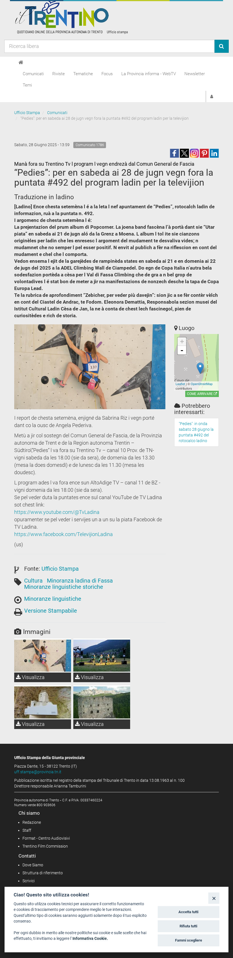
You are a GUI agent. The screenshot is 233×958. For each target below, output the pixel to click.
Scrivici (28, 881)
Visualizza (33, 677)
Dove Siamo (32, 865)
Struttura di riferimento (42, 873)
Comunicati (33, 73)
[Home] (21, 62)
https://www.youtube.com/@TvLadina (56, 512)
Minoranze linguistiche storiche (63, 586)
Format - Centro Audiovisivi (46, 838)
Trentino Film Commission (45, 846)
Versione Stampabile (50, 610)
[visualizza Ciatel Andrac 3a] (101, 702)
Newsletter (194, 73)
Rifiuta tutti (188, 926)
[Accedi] (211, 96)
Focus (107, 73)
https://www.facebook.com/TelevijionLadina (63, 534)
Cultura (33, 580)
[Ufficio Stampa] (71, 17)
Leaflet (180, 383)
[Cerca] (221, 46)
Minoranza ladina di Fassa (80, 580)
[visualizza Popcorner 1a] (101, 655)
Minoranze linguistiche (52, 598)
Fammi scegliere (188, 940)
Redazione (31, 822)
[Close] (213, 898)
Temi (27, 85)
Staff (26, 830)
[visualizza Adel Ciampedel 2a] (42, 655)
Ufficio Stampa (27, 112)
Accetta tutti (188, 912)
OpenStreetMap (202, 383)
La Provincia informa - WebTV (148, 73)
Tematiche (83, 73)
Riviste (58, 73)
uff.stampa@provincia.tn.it (37, 772)
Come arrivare (200, 394)
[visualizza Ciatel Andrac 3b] (42, 702)
